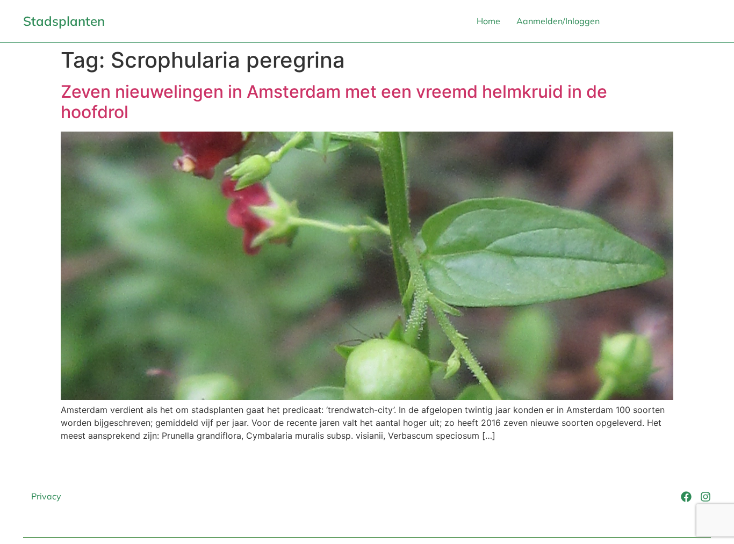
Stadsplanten (64, 21)
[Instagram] (705, 496)
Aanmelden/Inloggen (558, 21)
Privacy (46, 496)
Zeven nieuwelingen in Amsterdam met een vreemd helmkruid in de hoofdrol (334, 101)
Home (488, 21)
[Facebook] (686, 496)
